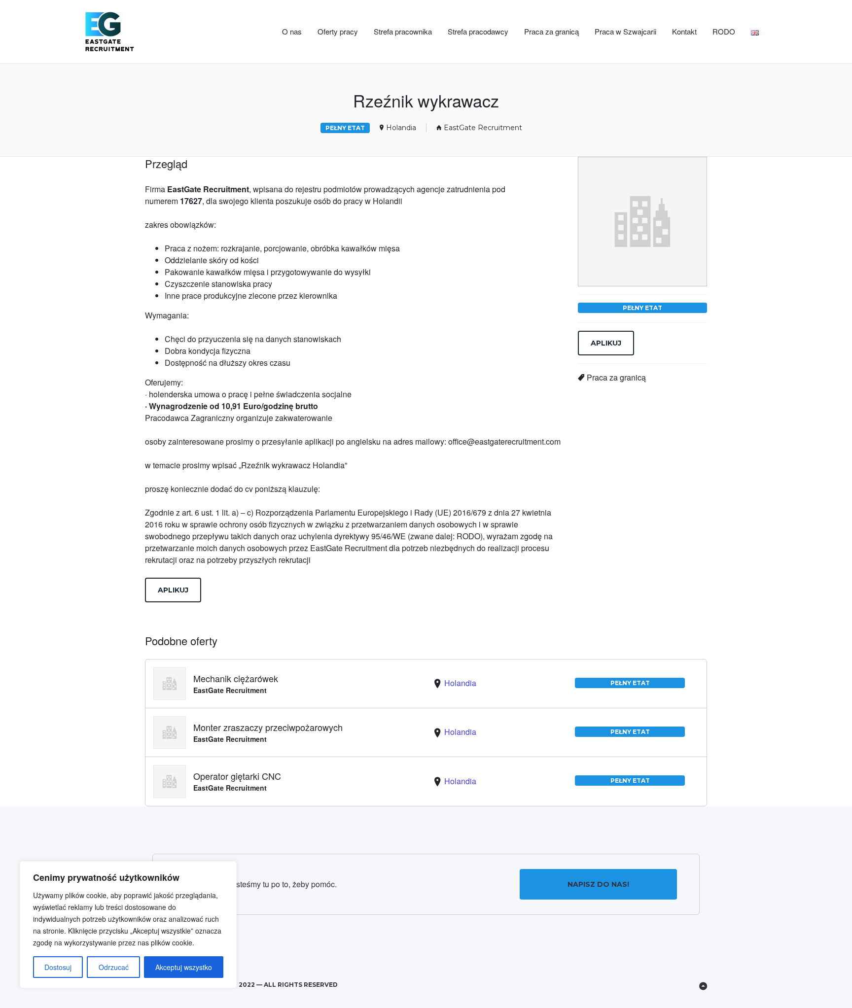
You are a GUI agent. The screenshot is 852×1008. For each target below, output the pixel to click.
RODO (723, 31)
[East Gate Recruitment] (126, 32)
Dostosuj (57, 967)
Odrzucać (114, 967)
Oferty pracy (338, 31)
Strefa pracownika (403, 31)
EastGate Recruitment (483, 127)
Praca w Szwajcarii (625, 31)
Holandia (401, 127)
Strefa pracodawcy (478, 31)
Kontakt (684, 31)
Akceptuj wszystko (183, 967)
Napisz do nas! (598, 884)
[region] (128, 924)
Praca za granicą (551, 31)
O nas (292, 31)
